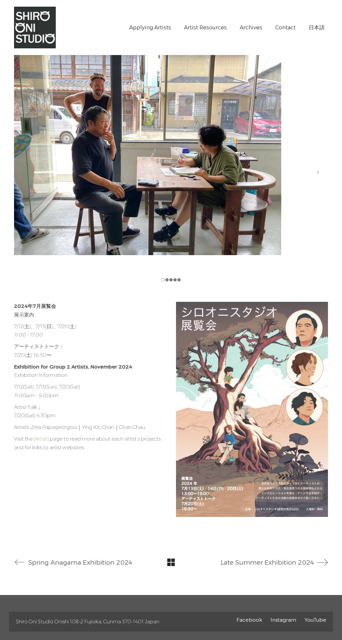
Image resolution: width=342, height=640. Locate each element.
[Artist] (41, 439)
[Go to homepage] (35, 27)
